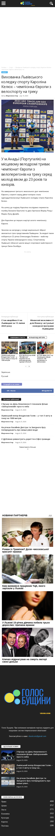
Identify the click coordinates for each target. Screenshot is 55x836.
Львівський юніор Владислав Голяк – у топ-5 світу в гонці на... (34, 766)
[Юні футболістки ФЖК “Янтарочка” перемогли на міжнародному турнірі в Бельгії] (27, 348)
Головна (3, 67)
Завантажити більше (27, 447)
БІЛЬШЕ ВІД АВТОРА (37, 337)
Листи (3, 810)
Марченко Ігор (12, 96)
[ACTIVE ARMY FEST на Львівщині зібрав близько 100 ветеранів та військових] (45, 348)
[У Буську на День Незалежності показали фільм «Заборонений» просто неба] (8, 755)
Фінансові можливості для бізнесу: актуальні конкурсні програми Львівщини (42, 324)
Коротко (4, 822)
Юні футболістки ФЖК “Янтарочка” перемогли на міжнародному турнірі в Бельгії (27, 358)
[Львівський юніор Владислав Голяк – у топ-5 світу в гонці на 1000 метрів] (9, 348)
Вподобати (47, 391)
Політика (4, 826)
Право (3, 802)
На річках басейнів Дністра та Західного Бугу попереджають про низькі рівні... (33, 781)
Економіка (5, 814)
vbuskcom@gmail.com (37, 736)
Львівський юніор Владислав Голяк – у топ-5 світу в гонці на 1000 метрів (9, 357)
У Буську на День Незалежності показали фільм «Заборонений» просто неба (24, 405)
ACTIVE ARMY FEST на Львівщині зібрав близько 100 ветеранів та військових (45, 358)
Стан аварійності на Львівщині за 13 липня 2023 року (13, 323)
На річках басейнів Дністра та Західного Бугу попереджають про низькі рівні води (23, 428)
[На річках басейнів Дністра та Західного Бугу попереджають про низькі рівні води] (8, 782)
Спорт (4, 72)
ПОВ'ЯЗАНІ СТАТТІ (17, 337)
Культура (5, 818)
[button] (51, 4)
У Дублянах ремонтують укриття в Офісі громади (25, 439)
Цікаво (4, 806)
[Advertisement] (27, 36)
